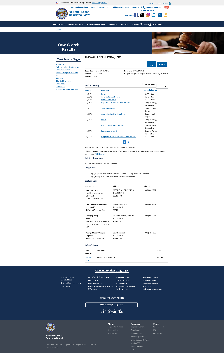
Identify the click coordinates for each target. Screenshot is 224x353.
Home (58, 30)
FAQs (93, 7)
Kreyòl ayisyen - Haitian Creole (100, 286)
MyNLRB (135, 7)
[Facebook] (103, 312)
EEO (60, 347)
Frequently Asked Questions (67, 89)
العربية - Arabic (66, 280)
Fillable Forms (136, 333)
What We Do (113, 330)
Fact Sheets (135, 330)
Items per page (148, 84)
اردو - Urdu (147, 286)
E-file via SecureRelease (140, 340)
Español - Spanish (68, 277)
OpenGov (68, 344)
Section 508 (135, 343)
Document (105, 90)
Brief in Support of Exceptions (113, 125)
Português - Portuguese (125, 286)
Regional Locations (79, 7)
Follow (162, 64)
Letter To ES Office (108, 100)
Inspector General (138, 327)
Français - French (95, 283)
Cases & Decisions (63, 70)
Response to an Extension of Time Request (118, 136)
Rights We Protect (115, 327)
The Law (59, 78)
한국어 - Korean (122, 280)
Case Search (60, 84)
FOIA (86, 344)
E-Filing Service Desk (120, 7)
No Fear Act (51, 347)
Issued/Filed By (150, 90)
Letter (103, 119)
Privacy (93, 344)
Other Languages (162, 3)
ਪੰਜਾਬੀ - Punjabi (122, 289)
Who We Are (60, 64)
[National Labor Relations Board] (62, 13)
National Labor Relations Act (67, 67)
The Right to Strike (63, 81)
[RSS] (120, 312)
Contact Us (103, 7)
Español (151, 3)
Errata (103, 94)
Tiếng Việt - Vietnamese (152, 289)
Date (87, 90)
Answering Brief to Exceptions (113, 114)
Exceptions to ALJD (109, 131)
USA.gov (78, 344)
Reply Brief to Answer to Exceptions (115, 102)
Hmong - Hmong (122, 277)
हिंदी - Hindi (92, 289)
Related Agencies (137, 336)
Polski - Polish (121, 283)
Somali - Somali (149, 280)
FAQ (154, 330)
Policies (59, 344)
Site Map (50, 344)
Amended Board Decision (111, 97)
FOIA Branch (100, 154)
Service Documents (108, 108)
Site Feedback (158, 327)
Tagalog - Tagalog (150, 283)
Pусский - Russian (150, 277)
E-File (151, 64)
